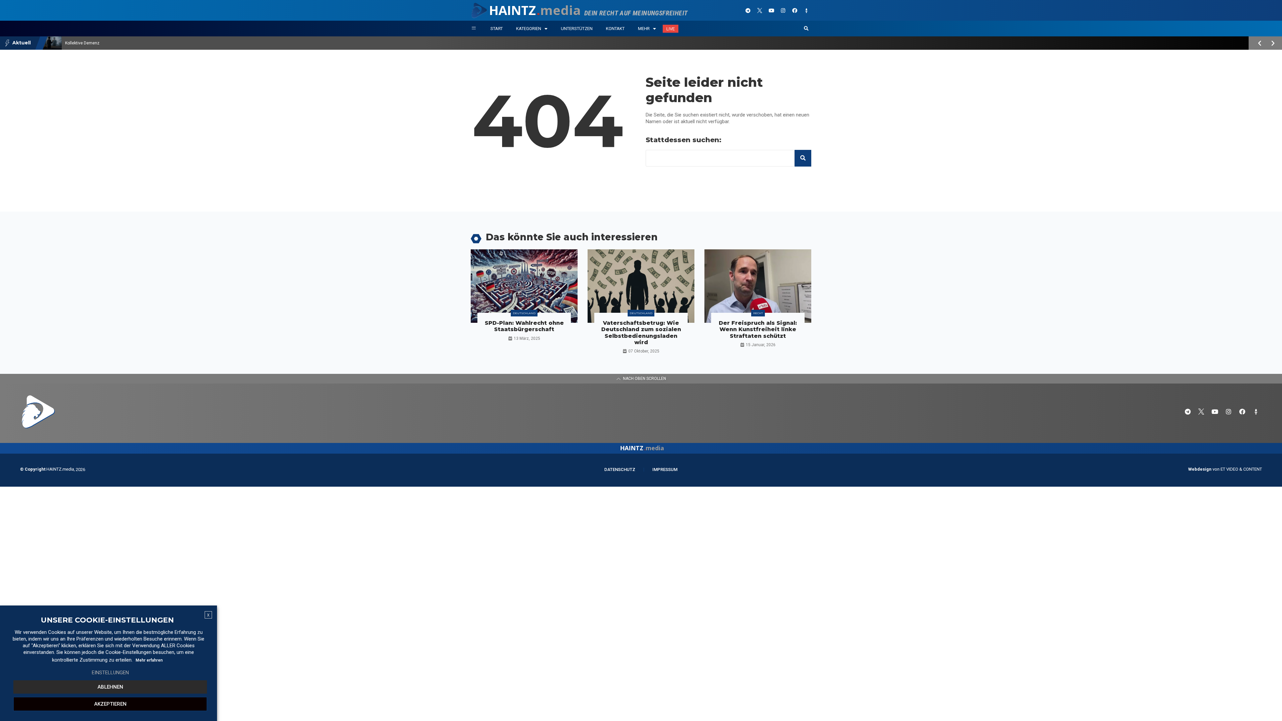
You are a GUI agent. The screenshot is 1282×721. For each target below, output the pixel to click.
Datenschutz (619, 469)
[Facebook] (795, 10)
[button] (806, 29)
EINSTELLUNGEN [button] (110, 673)
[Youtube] (771, 10)
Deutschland (524, 313)
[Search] (803, 158)
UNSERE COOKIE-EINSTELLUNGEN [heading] (107, 620)
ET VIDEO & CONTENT (1241, 469)
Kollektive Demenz (82, 43)
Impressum (664, 469)
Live (670, 28)
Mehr (644, 28)
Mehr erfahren (149, 660)
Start (496, 28)
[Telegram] (748, 10)
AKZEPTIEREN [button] (110, 704)
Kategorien (528, 28)
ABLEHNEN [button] (110, 687)
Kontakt (615, 28)
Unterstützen (577, 28)
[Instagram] (783, 10)
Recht (758, 313)
